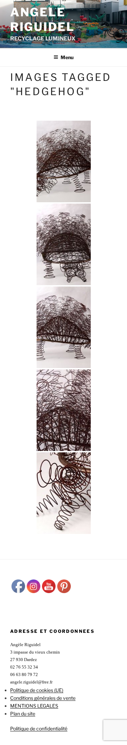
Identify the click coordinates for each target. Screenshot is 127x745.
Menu (67, 57)
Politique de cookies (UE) (36, 690)
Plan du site (22, 713)
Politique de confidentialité (38, 728)
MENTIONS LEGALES (34, 706)
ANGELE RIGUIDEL (42, 19)
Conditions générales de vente (43, 698)
